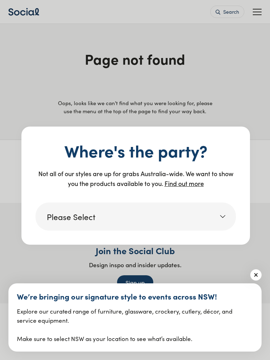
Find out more (184, 183)
